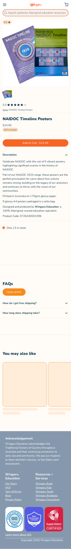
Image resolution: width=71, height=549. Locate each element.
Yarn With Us (13, 491)
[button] (35, 143)
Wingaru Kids (44, 487)
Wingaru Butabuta (46, 495)
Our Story (11, 484)
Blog (8, 495)
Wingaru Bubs (44, 484)
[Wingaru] (36, 4)
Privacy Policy (13, 499)
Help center (14, 292)
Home (5, 110)
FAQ (8, 487)
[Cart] (65, 4)
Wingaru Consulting (47, 499)
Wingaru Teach (44, 491)
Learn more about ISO (18, 535)
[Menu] (6, 4)
